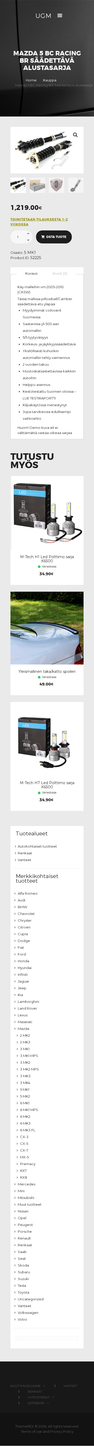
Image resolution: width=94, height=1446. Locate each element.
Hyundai (25, 968)
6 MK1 (25, 1103)
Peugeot (25, 1225)
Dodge (24, 941)
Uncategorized (31, 1299)
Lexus (22, 1015)
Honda (23, 961)
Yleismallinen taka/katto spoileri (47, 671)
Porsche (25, 1231)
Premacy (28, 1164)
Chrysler (25, 920)
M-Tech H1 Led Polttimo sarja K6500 (47, 559)
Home (31, 80)
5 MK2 (25, 1096)
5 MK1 (30, 252)
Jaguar (23, 981)
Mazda (23, 1029)
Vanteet (24, 860)
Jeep (22, 988)
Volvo (22, 1319)
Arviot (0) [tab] (59, 273)
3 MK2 (25, 1062)
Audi (21, 900)
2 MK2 (25, 1035)
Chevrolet (26, 914)
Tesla (22, 1285)
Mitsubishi (26, 1198)
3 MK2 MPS (29, 1069)
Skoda (23, 1265)
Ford (22, 954)
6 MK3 (25, 1123)
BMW (22, 907)
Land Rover (27, 1008)
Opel (22, 1218)
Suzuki (23, 1279)
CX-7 (24, 1150)
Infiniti (23, 974)
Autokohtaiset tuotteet (37, 846)
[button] (75, 135)
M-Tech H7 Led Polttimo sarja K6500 (47, 785)
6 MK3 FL (27, 1130)
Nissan (23, 1211)
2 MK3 (25, 1042)
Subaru (24, 1272)
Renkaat (25, 853)
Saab (22, 1252)
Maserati (25, 1022)
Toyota (23, 1292)
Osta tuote (56, 237)
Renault (24, 1238)
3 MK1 (25, 1049)
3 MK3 (25, 1076)
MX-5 (24, 1157)
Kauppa (49, 80)
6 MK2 (25, 1116)
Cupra (23, 934)
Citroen (24, 927)
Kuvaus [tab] (31, 273)
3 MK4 (25, 1083)
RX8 (23, 1177)
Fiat (21, 947)
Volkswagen (28, 1313)
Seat (22, 1258)
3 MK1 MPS (29, 1056)
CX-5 (24, 1143)
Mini (21, 1191)
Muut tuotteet (30, 1204)
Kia (20, 995)
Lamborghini (28, 1001)
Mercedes (26, 1184)
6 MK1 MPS (29, 1110)
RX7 (23, 1171)
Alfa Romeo (28, 893)
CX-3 (24, 1137)
